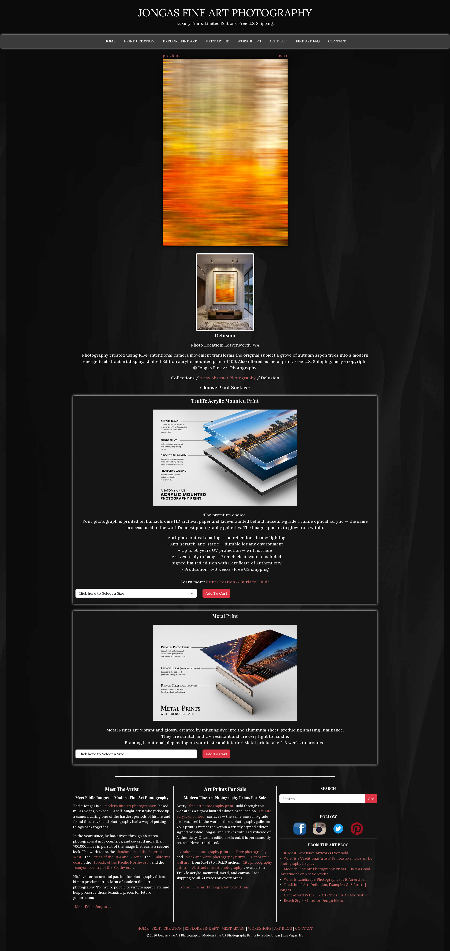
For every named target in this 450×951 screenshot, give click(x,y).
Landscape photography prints (204, 852)
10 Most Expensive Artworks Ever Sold (316, 853)
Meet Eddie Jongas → (93, 906)
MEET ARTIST (217, 41)
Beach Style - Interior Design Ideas (313, 900)
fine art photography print (211, 806)
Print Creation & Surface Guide (238, 582)
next (283, 55)
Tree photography (251, 852)
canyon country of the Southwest (103, 867)
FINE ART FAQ (308, 41)
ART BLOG (278, 41)
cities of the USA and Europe (118, 857)
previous (171, 55)
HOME (110, 41)
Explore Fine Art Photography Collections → (215, 887)
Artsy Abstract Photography (228, 377)
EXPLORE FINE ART (180, 41)
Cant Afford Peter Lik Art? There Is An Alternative (326, 895)
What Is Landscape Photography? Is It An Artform (326, 879)
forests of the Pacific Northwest (121, 862)
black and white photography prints (215, 857)
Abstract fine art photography (217, 867)
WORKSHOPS (249, 41)
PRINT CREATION (139, 41)
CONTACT (337, 41)
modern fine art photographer (130, 806)
